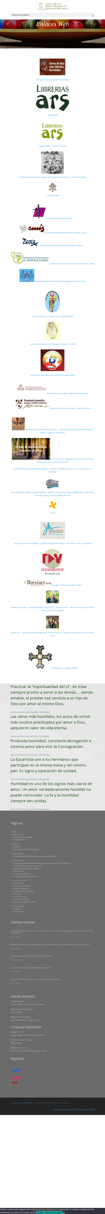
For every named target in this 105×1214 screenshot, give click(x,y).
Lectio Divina (19, 883)
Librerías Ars (19, 871)
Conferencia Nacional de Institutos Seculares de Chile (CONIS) (60, 281)
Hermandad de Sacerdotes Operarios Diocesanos (67, 393)
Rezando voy (52, 573)
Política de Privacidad (86, 1110)
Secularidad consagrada (23, 837)
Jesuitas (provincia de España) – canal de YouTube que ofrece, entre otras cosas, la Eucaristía (52, 543)
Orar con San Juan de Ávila (24, 891)
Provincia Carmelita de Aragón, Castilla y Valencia (70, 408)
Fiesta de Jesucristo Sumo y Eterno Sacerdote (30, 956)
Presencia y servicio (21, 874)
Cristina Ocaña (26, 1103)
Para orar (17, 894)
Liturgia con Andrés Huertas (24, 902)
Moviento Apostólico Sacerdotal (26, 868)
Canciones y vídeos (21, 899)
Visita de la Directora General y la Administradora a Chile (35, 979)
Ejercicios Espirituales (22, 886)
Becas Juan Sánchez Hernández (26, 849)
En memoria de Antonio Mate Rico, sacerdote (30, 968)
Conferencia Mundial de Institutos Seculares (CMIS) (65, 232)
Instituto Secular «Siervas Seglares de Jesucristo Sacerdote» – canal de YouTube (52, 177)
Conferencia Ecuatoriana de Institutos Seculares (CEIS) (52, 375)
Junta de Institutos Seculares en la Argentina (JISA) (52, 316)
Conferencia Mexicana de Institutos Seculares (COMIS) (52, 344)
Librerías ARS (52, 115)
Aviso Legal (58, 1110)
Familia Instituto (20, 839)
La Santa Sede (53, 195)
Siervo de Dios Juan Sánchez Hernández (52, 80)
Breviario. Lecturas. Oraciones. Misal (66, 585)
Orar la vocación (20, 896)
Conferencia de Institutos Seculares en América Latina (71, 263)
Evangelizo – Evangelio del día (64, 668)
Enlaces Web (19, 911)
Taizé (52, 512)
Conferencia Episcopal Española (59, 218)
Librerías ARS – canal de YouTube (52, 146)
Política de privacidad (53, 1212)
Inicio (14, 832)
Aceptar (40, 1212)
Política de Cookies (70, 1110)
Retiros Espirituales (21, 888)
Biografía (17, 846)
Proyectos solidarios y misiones (26, 876)
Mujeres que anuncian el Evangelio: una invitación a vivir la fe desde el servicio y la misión (50, 944)
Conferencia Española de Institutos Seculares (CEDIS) (60, 245)
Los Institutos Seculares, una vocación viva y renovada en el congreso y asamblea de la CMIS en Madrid (51, 932)
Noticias (17, 909)
